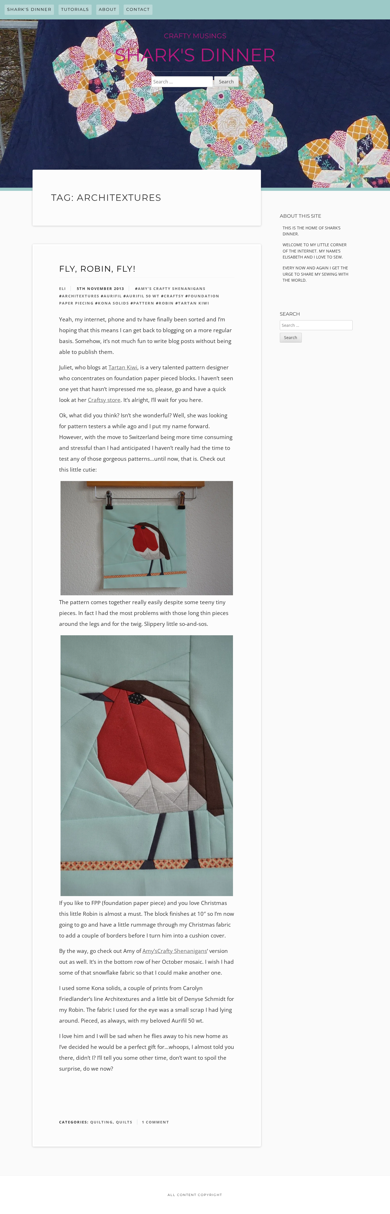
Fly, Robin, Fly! (97, 269)
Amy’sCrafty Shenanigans (174, 951)
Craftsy (174, 296)
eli (62, 288)
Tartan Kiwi (193, 303)
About (107, 9)
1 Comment (155, 1122)
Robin (166, 303)
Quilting (101, 1122)
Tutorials (75, 9)
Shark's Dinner (29, 9)
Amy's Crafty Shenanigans (172, 288)
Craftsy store (104, 400)
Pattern (143, 303)
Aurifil (113, 296)
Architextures (80, 296)
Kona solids (113, 303)
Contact (138, 9)
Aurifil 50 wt (143, 296)
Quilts (124, 1122)
